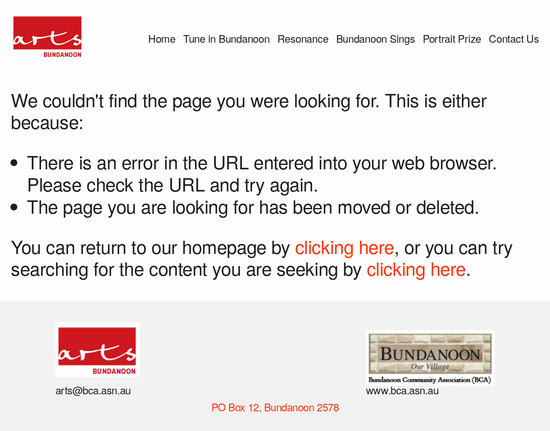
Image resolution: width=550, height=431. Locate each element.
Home (162, 38)
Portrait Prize (452, 38)
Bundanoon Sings (375, 38)
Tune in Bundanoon (226, 38)
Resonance (303, 38)
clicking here (344, 246)
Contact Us (514, 38)
